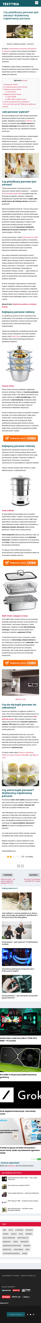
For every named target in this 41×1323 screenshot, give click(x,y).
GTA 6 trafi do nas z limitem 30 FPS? (19, 1185)
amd (4, 1230)
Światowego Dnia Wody (30, 237)
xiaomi (24, 1253)
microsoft (7, 1241)
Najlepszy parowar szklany (12, 89)
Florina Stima (10, 92)
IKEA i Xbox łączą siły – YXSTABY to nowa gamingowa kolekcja (20, 1209)
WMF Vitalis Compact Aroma (15, 99)
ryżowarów (23, 49)
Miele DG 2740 (20, 699)
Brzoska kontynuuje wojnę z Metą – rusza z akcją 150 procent (22, 1178)
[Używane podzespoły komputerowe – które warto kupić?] (17, 957)
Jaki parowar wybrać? (10, 84)
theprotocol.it (4, 1303)
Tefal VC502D (10, 97)
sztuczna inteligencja (11, 1253)
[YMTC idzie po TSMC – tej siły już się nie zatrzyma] (4, 1202)
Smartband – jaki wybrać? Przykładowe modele (20, 943)
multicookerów (14, 49)
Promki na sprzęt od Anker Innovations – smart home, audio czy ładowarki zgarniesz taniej (20, 1150)
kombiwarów (6, 51)
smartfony (7, 1249)
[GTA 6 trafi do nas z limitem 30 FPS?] (4, 1186)
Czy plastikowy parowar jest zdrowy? (15, 87)
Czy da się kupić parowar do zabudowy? (16, 102)
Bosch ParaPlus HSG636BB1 (19, 755)
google (13, 1234)
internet (29, 1234)
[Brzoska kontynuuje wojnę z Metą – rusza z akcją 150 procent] (4, 1179)
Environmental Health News (12, 193)
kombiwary (29, 121)
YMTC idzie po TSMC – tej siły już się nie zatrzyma (23, 1201)
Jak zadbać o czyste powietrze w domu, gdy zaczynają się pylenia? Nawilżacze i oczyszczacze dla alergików (20, 915)
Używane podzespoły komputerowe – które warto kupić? (18, 970)
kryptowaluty (23, 1238)
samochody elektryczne (12, 1245)
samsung (27, 1245)
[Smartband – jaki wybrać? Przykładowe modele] (17, 930)
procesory (24, 1241)
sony (27, 1249)
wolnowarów (31, 49)
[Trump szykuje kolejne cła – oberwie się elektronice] (4, 1194)
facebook (29, 1230)
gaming (5, 1234)
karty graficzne (9, 1238)
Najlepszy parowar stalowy (12, 94)
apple (11, 1230)
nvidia (15, 1241)
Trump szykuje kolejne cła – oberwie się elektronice (23, 1193)
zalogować (11, 1166)
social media (18, 1249)
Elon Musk (19, 1230)
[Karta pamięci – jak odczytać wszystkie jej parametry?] (17, 984)
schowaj (24, 80)
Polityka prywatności (16, 1314)
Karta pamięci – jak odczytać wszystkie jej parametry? (20, 997)
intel (21, 1234)
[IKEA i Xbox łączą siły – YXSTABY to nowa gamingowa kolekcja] (4, 1209)
